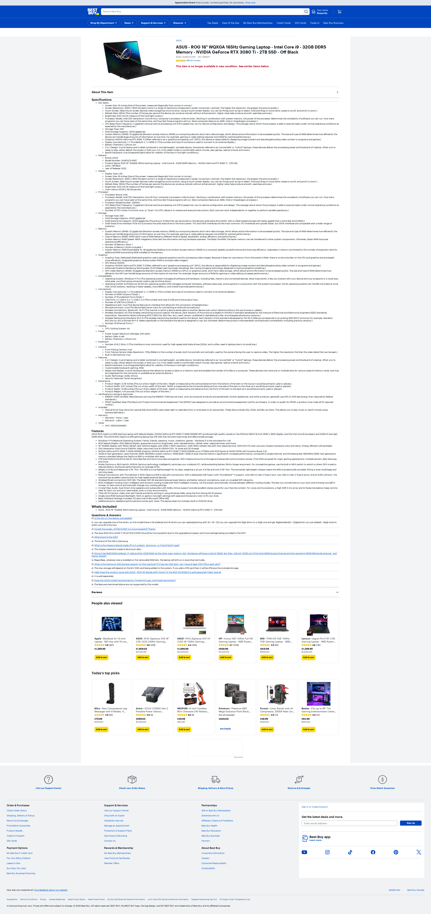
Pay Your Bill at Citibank (18, 858)
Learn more (316, 840)
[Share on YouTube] (304, 852)
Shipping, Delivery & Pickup (21, 815)
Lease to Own (13, 863)
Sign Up (411, 823)
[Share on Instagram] (327, 852)
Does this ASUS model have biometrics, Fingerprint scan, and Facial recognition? (135, 580)
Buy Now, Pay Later (16, 868)
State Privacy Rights (76, 899)
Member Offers (111, 863)
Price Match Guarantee (18, 825)
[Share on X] (419, 852)
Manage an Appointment (116, 825)
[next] (337, 636)
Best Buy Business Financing (21, 873)
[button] (104, 23)
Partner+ (206, 840)
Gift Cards (12, 840)
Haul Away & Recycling (115, 835)
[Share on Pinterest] (396, 852)
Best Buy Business (211, 835)
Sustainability (208, 868)
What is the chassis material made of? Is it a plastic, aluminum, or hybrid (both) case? (136, 545)
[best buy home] (93, 11)
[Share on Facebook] (373, 852)
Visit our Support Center (116, 810)
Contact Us (109, 840)
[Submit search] (306, 11)
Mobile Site (394, 890)
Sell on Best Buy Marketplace (216, 810)
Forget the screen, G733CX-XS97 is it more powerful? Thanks (124, 529)
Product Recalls (14, 830)
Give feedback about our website (50, 890)
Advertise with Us (210, 815)
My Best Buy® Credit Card (19, 853)
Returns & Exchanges (17, 820)
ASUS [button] (179, 40)
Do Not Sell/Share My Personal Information (126, 899)
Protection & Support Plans (118, 830)
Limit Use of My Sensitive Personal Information (168, 899)
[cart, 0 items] (339, 12)
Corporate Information (213, 853)
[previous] (94, 636)
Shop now (250, 2)
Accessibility (12, 899)
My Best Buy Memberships (117, 853)
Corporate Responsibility (214, 863)
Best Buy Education (211, 830)
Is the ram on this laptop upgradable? (113, 518)
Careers (205, 858)
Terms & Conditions (28, 899)
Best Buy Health (209, 825)
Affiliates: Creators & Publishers (217, 820)
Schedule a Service (113, 820)
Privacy (43, 899)
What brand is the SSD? (106, 537)
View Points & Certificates (117, 858)
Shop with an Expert (114, 815)
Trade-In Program (15, 835)
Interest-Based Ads (57, 899)
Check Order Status (17, 810)
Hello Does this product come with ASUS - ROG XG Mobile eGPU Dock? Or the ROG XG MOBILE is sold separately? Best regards (157, 572)
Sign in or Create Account (315, 807)
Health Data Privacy (96, 899)
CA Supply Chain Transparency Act (235, 899)
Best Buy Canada (415, 890)
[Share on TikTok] (350, 852)
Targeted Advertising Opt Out (204, 899)
